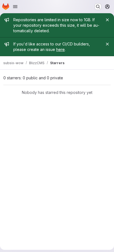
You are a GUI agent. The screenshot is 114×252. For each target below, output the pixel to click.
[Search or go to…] (98, 6)
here (60, 49)
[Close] (107, 20)
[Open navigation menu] (15, 6)
